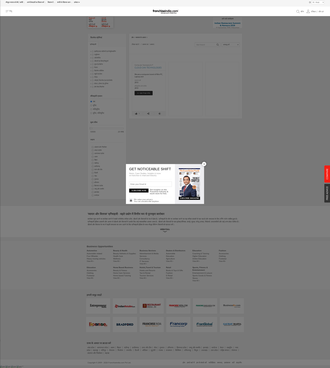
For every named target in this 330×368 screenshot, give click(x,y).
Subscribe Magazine (189, 198)
